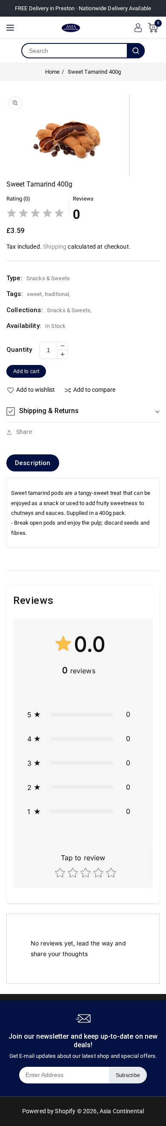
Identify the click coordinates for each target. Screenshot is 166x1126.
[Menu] (10, 27)
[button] (83, 411)
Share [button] (24, 431)
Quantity (19, 349)
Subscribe (128, 1075)
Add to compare (94, 389)
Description (33, 463)
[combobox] (74, 50)
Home (52, 72)
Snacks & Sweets (68, 310)
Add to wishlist (35, 389)
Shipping (54, 246)
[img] (35, 214)
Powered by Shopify (49, 1111)
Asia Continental (122, 1111)
